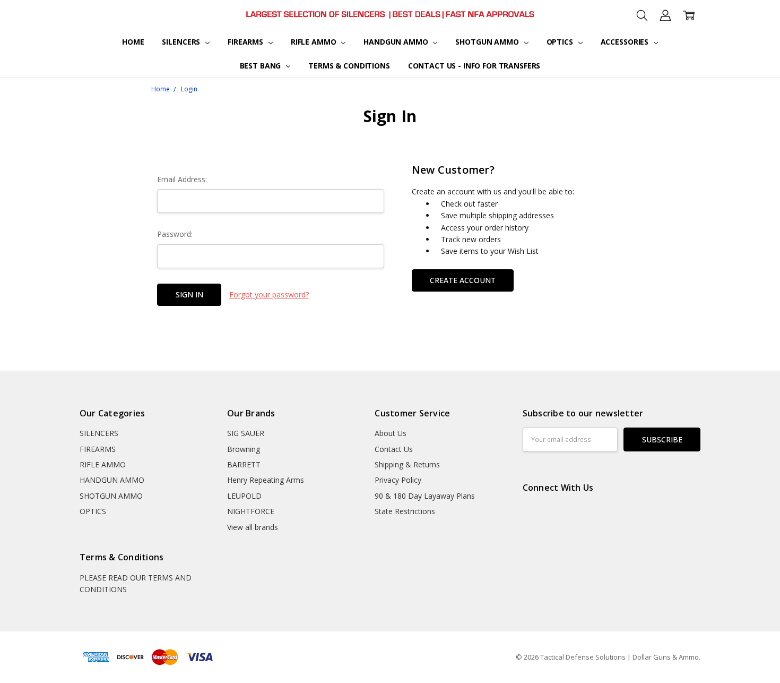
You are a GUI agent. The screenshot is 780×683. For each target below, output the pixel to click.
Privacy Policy (398, 480)
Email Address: (182, 179)
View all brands (252, 527)
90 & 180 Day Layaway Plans (425, 496)
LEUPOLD (244, 496)
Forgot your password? (269, 294)
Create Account (463, 280)
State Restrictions (405, 511)
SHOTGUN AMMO (488, 42)
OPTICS (561, 42)
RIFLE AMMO (314, 42)
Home (133, 42)
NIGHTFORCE (250, 511)
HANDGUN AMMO (396, 42)
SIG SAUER (245, 433)
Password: (175, 234)
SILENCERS (182, 42)
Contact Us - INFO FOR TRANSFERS (474, 66)
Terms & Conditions (348, 66)
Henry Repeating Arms (265, 480)
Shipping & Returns (407, 464)
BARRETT (244, 464)
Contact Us (394, 449)
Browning (243, 449)
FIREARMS (246, 42)
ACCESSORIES (626, 42)
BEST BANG (261, 66)
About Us (390, 433)
